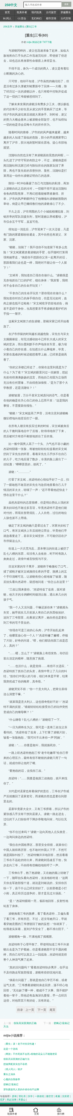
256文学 (7, 26)
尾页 (52, 1010)
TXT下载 (47, 42)
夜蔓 (57, 1096)
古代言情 (66, 18)
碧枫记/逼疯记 (62, 1023)
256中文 (11, 4)
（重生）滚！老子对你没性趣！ (20, 1043)
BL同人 (7, 18)
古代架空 (51, 12)
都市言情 (51, 18)
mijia (29, 42)
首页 (7, 12)
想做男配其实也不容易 (15, 1064)
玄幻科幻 (36, 18)
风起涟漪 (11, 1099)
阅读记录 (37, 42)
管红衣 (22, 1096)
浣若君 (65, 1096)
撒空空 (49, 1096)
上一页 (29, 1010)
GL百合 (22, 18)
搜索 (66, 4)
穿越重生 (66, 12)
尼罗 (2, 1099)
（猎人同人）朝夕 (12, 1069)
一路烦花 (39, 1096)
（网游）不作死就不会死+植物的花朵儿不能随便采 (30, 1053)
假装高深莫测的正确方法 (19, 1024)
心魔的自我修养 (11, 1079)
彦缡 (14, 1096)
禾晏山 (21, 1099)
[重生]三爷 (31, 26)
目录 (20, 1010)
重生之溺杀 (9, 1074)
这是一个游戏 (10, 1048)
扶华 (30, 1096)
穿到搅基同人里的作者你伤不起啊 (21, 1089)
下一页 (42, 1010)
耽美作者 (22, 12)
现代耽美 (36, 12)
